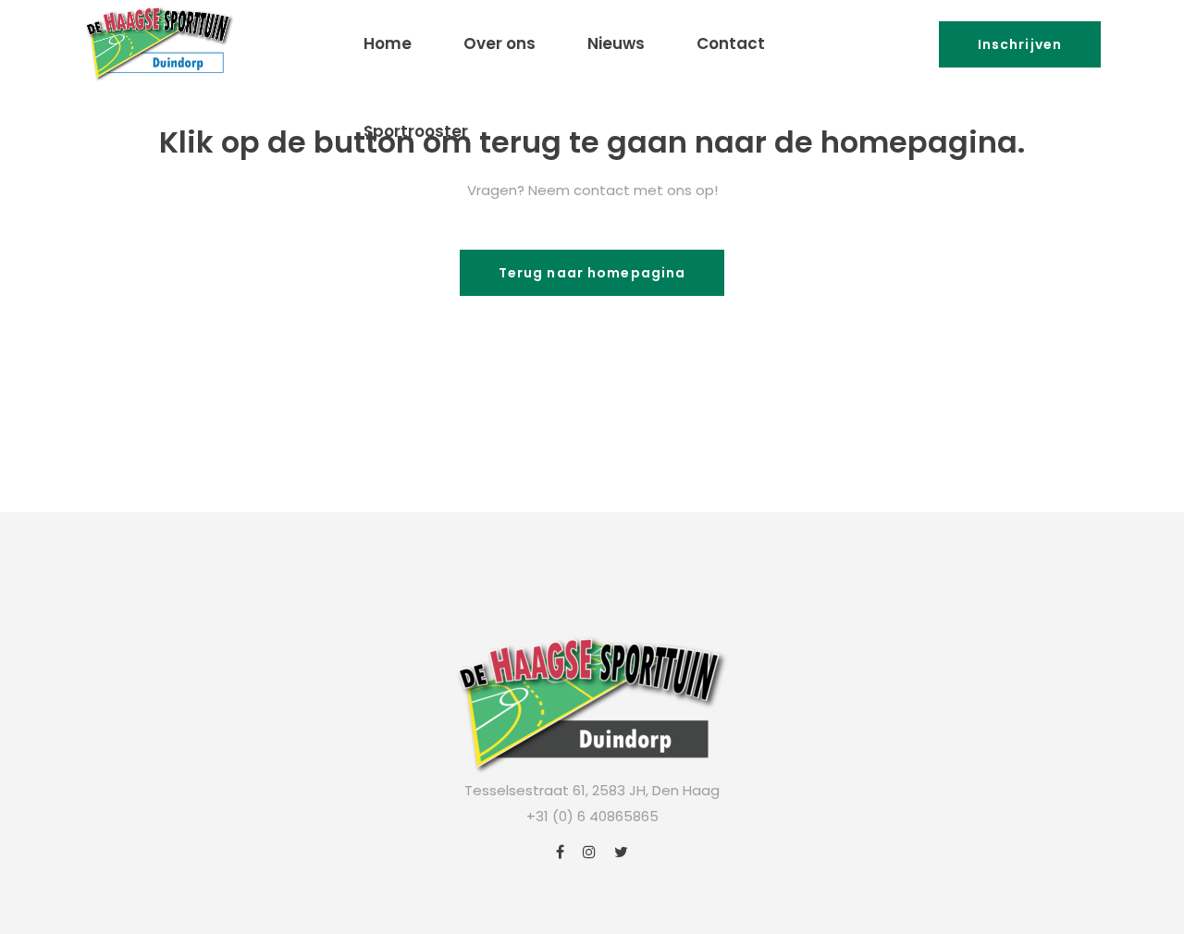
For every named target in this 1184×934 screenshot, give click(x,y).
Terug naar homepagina (592, 273)
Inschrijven (1020, 44)
